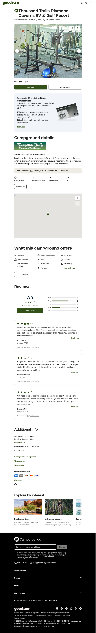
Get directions (19, 442)
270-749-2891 (19, 451)
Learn (16, 585)
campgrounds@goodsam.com (44, 563)
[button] (21, 127)
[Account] (86, 2)
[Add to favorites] (77, 28)
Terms (50, 615)
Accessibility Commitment (62, 615)
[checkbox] (15, 552)
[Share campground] (71, 28)
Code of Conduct (19, 618)
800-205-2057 (22, 563)
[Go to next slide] (79, 51)
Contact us (20, 186)
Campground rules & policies (25, 457)
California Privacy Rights (50, 600)
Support (17, 578)
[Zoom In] (77, 198)
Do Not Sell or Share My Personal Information (55, 612)
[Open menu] (91, 2)
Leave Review (30, 311)
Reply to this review (33, 347)
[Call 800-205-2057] (82, 2)
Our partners (19, 593)
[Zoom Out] (77, 203)
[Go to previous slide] (17, 51)
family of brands (49, 556)
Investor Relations (40, 615)
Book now (31, 87)
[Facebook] (15, 484)
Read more (75, 338)
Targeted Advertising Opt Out (23, 615)
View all (25, 275)
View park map (69, 268)
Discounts (18, 480)
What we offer (20, 570)
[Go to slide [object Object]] (41, 75)
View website (65, 87)
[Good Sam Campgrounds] (27, 539)
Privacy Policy (37, 600)
